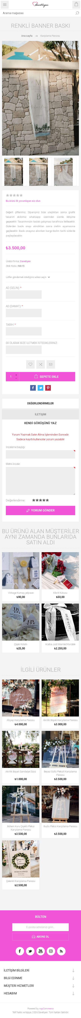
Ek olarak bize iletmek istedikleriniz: (32, 343)
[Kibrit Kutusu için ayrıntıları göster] (60, 570)
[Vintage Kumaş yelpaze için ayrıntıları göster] (20, 570)
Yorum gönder (43, 510)
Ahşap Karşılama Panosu (21, 720)
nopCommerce (46, 1008)
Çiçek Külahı (20, 644)
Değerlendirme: (15, 500)
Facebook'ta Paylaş (33, 388)
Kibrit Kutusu (60, 592)
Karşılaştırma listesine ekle (40, 364)
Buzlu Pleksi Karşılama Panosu (60, 826)
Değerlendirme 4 (44, 500)
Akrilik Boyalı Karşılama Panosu (60, 720)
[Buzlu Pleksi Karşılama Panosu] (60, 804)
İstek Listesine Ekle (30, 364)
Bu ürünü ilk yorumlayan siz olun (23, 200)
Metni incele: (13, 463)
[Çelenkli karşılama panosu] (20, 858)
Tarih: (10, 324)
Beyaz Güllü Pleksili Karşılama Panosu (60, 773)
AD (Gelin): (13, 287)
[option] (15, 172)
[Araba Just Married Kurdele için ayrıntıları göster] (60, 622)
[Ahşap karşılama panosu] (20, 697)
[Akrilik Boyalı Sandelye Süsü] (20, 749)
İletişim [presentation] (40, 414)
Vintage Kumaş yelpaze (21, 592)
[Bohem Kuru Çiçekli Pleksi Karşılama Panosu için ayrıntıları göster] (20, 804)
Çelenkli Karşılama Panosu (20, 881)
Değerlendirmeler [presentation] (40, 403)
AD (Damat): (14, 306)
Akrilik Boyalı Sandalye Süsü (20, 771)
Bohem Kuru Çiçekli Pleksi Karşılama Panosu (20, 828)
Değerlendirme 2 (37, 500)
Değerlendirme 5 (47, 500)
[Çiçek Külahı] (20, 622)
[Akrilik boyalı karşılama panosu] (60, 697)
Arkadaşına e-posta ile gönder (51, 364)
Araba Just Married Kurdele (60, 644)
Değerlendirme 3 (40, 500)
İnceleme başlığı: (15, 447)
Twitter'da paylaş (40, 388)
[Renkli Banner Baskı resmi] (15, 172)
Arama (77, 13)
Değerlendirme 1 (33, 500)
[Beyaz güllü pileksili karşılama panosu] (60, 749)
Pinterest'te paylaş (48, 388)
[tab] (40, 403)
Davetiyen (25, 261)
